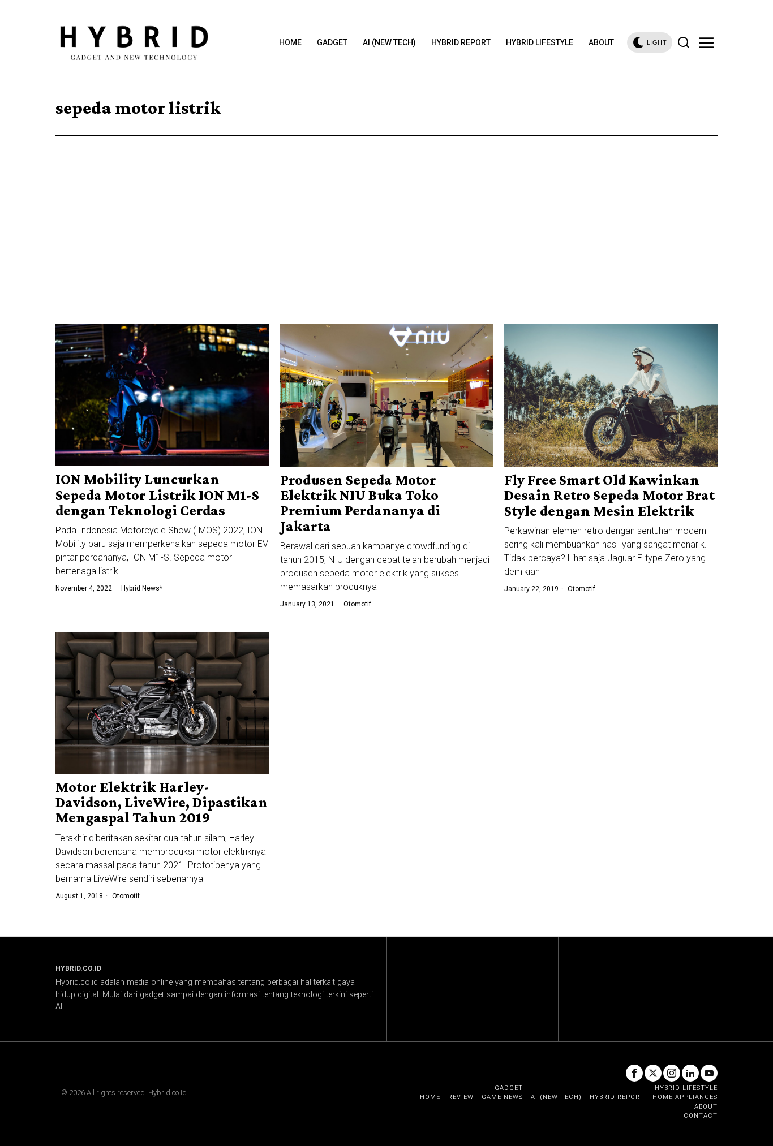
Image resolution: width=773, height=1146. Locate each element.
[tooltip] (634, 1073)
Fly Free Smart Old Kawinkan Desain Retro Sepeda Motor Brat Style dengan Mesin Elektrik (609, 495)
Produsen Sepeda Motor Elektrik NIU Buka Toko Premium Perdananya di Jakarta (360, 503)
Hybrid (130, 588)
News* (152, 588)
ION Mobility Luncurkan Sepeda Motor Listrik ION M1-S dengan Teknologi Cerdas (157, 495)
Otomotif (357, 604)
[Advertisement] (386, 221)
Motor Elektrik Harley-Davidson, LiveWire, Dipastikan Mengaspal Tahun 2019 (161, 802)
